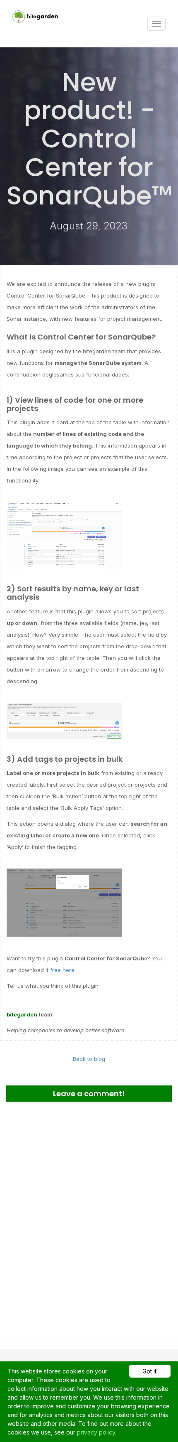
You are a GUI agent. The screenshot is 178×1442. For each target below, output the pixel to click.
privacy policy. (96, 1432)
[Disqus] (89, 1218)
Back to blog (89, 1059)
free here (62, 970)
